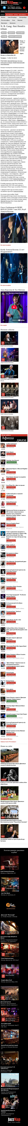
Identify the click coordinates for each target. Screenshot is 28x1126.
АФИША (2, 14)
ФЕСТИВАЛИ (9, 14)
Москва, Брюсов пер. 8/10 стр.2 (10, 960)
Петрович (8, 615)
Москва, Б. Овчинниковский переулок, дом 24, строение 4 (9, 1004)
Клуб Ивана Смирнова (12, 581)
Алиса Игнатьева (11, 502)
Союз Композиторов (7, 958)
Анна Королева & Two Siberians (13, 290)
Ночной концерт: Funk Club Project (16, 714)
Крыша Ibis (9, 542)
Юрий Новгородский (18, 62)
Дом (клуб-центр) (6, 1001)
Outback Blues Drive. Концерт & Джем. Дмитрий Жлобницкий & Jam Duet (16, 629)
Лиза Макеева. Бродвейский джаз (16, 561)
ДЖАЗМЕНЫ (22, 14)
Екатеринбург (23, 17)
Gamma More (9, 499)
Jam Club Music (10, 447)
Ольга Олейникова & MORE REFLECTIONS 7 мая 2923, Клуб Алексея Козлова (13, 209)
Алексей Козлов (9, 146)
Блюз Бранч (10, 452)
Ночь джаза (9, 689)
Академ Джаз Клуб (11, 548)
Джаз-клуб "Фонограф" (8, 915)
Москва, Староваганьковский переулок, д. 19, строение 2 (9, 940)
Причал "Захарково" (11, 480)
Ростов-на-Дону (5, 20)
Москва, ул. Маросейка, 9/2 (8, 55)
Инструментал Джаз (12, 553)
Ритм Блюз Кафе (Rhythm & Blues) (8, 378)
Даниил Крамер (17, 152)
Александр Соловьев (6, 62)
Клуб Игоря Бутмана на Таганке (14, 590)
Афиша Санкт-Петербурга (8, 741)
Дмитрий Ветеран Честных (14, 61)
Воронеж (20, 20)
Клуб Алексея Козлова (22, 49)
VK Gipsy (8, 520)
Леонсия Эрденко (11, 578)
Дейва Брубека (22, 157)
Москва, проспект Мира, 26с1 (9, 981)
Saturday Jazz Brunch (12, 460)
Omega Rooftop (10, 489)
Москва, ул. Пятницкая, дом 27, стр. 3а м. (10, 1026)
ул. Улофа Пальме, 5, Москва (9, 916)
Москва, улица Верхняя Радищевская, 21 (7, 1114)
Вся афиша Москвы (6, 739)
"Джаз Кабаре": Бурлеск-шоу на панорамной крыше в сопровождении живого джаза (15, 664)
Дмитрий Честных (6, 201)
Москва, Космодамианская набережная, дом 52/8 (8, 1092)
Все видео (4, 325)
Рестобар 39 (9, 649)
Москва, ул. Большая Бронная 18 (9, 1047)
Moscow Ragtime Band (12, 523)
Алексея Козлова (15, 90)
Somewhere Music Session (14, 586)
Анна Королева (5, 64)
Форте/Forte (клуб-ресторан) (9, 1045)
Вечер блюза (10, 681)
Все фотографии (6, 245)
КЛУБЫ (16, 14)
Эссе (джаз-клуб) (10, 474)
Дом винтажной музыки (12, 623)
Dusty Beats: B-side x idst (13, 619)
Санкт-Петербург (12, 17)
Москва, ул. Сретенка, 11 (8, 895)
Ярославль (4, 23)
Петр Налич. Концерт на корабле (16, 477)
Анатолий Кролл (5, 153)
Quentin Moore (13, 113)
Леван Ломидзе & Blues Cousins (15, 654)
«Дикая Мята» (21, 120)
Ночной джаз (10, 672)
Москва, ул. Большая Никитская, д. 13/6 (6, 1071)
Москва (15, 2)
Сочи (13, 20)
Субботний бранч (11, 443)
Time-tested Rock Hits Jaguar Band (16, 646)
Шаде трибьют (10, 545)
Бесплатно (12, 23)
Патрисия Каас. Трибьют (13, 611)
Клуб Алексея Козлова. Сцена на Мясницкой (14, 527)
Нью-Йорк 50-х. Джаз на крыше (15, 485)
